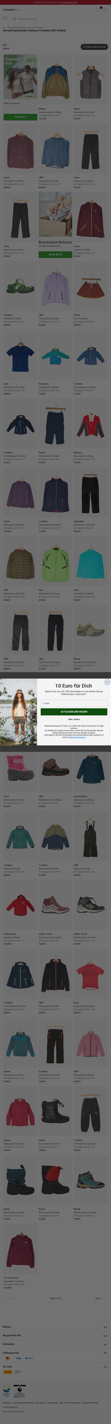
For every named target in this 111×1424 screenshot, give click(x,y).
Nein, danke (74, 719)
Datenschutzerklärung (77, 737)
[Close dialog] (107, 682)
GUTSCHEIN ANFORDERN (74, 711)
